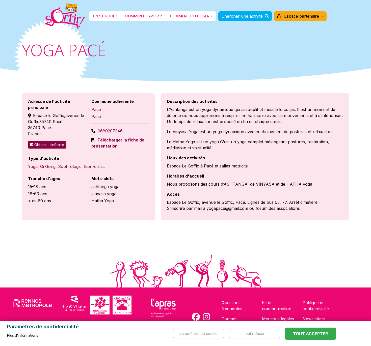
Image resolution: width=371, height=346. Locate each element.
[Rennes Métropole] (33, 305)
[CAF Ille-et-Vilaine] (100, 305)
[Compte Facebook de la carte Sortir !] (196, 317)
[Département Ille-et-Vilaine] (74, 305)
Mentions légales (278, 318)
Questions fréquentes (232, 305)
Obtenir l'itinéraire (49, 144)
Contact (229, 318)
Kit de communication (276, 305)
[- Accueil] (64, 16)
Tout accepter (310, 333)
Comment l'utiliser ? (191, 16)
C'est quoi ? (105, 16)
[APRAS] (163, 311)
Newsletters (314, 318)
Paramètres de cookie (198, 333)
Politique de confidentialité (316, 305)
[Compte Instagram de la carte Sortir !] (206, 317)
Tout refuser (254, 333)
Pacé (96, 109)
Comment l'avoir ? (143, 16)
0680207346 (110, 130)
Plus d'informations (22, 335)
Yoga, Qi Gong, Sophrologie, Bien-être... (66, 166)
